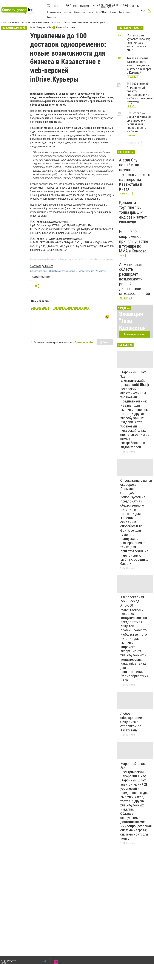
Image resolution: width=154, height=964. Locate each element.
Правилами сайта (84, 342)
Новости (56, 5)
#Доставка (100, 271)
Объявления (79, 12)
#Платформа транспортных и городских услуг (71, 271)
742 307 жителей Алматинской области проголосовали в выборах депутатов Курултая (140, 93)
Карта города (125, 12)
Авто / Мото (101, 12)
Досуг (90, 12)
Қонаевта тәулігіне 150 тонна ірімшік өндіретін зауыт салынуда (133, 212)
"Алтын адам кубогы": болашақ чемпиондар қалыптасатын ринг (138, 43)
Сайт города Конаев (41, 266)
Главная (67, 12)
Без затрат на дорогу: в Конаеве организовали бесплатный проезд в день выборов (139, 122)
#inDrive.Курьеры (38, 271)
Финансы (133, 5)
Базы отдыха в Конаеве (107, 5)
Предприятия (79, 5)
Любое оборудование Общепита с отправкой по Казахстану (131, 721)
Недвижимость (54, 12)
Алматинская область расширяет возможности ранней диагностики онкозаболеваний (134, 279)
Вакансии (51, 17)
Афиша (113, 12)
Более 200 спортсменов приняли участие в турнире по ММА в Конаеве (133, 241)
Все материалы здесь (135, 334)
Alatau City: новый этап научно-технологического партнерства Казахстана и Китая (134, 175)
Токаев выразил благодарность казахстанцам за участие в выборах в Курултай (139, 65)
